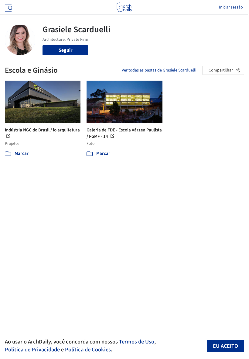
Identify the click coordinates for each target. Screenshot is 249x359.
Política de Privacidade (32, 350)
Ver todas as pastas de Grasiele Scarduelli (159, 70)
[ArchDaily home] (124, 7)
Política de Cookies (88, 350)
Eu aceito (225, 346)
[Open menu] (8, 7)
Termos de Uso (136, 342)
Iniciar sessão (231, 7)
